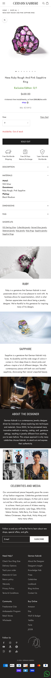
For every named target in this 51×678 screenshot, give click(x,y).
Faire (30, 624)
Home (4, 10)
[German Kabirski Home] (38, 642)
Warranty (6, 584)
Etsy (29, 611)
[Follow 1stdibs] (3, 651)
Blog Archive (33, 588)
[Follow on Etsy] (16, 646)
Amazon (31, 606)
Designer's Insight (35, 565)
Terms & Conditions (10, 593)
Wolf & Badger (34, 615)
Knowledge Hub (34, 570)
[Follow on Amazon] (10, 646)
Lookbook (32, 584)
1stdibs (31, 620)
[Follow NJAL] (10, 651)
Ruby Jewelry (20, 230)
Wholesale (6, 620)
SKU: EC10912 (25, 107)
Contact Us (32, 593)
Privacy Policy (8, 588)
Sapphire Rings (8, 234)
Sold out (25, 141)
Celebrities (32, 579)
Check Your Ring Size (11, 561)
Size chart (44, 117)
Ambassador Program (11, 611)
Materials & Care (9, 574)
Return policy (7, 579)
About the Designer (36, 561)
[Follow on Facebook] (3, 642)
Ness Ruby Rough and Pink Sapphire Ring (18, 13)
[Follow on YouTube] (3, 646)
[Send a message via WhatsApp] (47, 674)
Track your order (9, 570)
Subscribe (39, 539)
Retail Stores (7, 615)
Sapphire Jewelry (41, 230)
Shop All (13, 10)
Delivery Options (9, 565)
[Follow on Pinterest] (16, 642)
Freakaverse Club (9, 606)
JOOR (30, 629)
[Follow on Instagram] (10, 642)
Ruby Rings (30, 230)
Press (30, 574)
